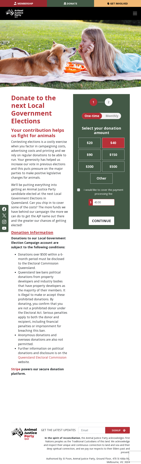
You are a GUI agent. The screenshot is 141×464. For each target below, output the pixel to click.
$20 (90, 142)
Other (101, 178)
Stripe (15, 369)
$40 (113, 142)
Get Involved (119, 3)
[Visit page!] (4, 209)
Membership (25, 3)
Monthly (112, 116)
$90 (90, 154)
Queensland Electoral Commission (42, 357)
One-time (92, 116)
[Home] (14, 13)
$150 (113, 154)
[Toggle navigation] (135, 13)
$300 (89, 166)
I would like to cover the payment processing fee (103, 191)
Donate (72, 3)
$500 (113, 166)
